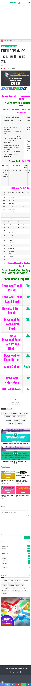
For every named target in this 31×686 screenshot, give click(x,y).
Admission (4, 555)
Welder (19, 423)
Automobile (13, 413)
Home (3, 43)
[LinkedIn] (10, 88)
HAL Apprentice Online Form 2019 (7, 480)
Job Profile (4, 563)
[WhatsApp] (17, 88)
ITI (14, 417)
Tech (16, 420)
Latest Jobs (14, 46)
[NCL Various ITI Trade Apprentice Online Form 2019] (23, 475)
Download (19, 585)
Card (11, 585)
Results (7, 43)
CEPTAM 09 (24, 413)
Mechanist (22, 417)
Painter (9, 420)
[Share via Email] (24, 88)
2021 (4, 580)
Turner (12, 423)
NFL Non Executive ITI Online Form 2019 (7, 495)
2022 (11, 580)
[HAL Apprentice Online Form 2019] (8, 475)
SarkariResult (9, 408)
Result (4, 593)
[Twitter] (6, 88)
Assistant (20, 583)
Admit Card (8, 46)
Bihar (4, 585)
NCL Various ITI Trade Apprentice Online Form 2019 (22, 480)
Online (14, 590)
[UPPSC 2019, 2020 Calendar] (23, 490)
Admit (25, 580)
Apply (12, 583)
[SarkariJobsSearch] (15, 2)
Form (11, 588)
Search (3, 534)
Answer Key (5, 553)
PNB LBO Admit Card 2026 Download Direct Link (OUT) (17, 40)
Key (18, 588)
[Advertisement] (15, 22)
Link (24, 588)
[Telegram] (20, 88)
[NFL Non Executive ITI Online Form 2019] (8, 490)
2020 (5, 413)
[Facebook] (2, 88)
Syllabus (4, 558)
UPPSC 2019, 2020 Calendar (22, 495)
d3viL (4, 66)
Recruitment (23, 590)
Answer (5, 583)
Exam (4, 588)
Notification (5, 590)
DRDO (8, 417)
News (3, 560)
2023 (18, 580)
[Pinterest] (13, 88)
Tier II (23, 420)
